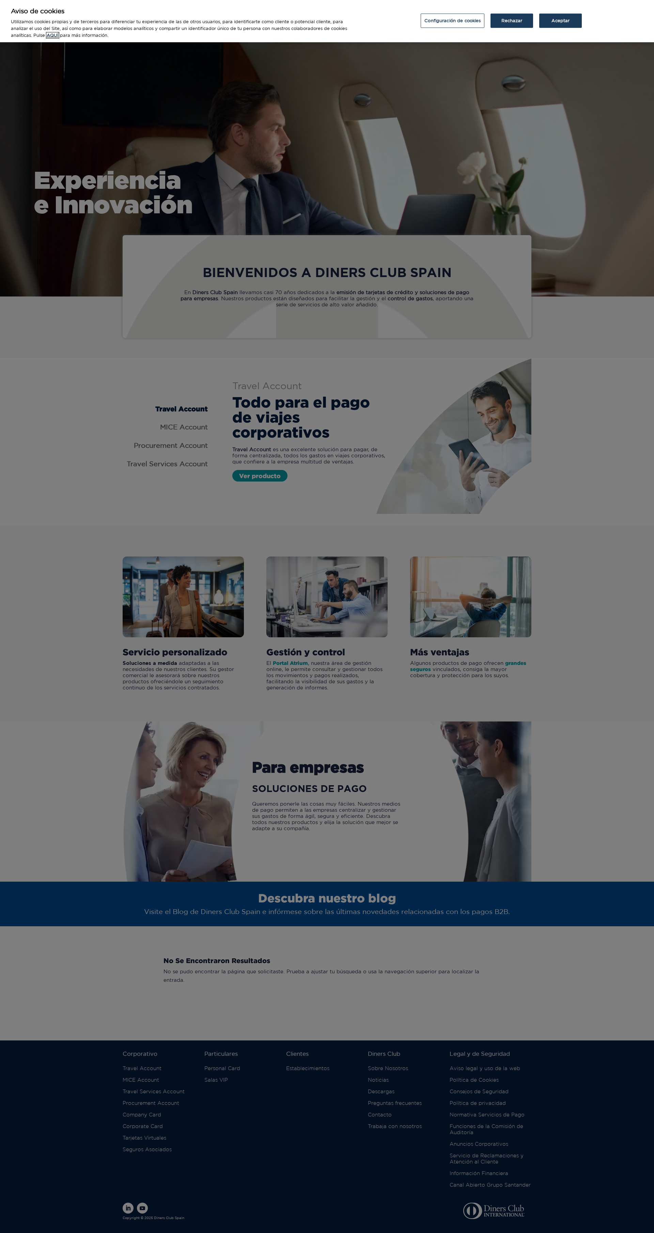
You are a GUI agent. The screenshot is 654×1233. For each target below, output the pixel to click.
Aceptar (560, 20)
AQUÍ (53, 35)
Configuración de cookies (452, 20)
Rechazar (511, 20)
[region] (327, 21)
